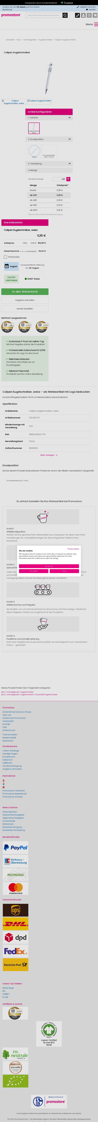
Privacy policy (73, 549)
